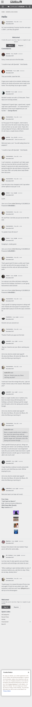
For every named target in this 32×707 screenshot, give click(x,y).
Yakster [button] (8, 193)
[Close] (28, 672)
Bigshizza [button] (8, 541)
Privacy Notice (7, 691)
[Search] (26, 6)
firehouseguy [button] (9, 70)
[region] (16, 683)
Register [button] (20, 45)
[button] (3, 22)
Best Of (4, 624)
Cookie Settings (12, 684)
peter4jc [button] (8, 53)
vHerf (14, 203)
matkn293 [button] (8, 341)
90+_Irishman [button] (9, 555)
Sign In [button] (11, 45)
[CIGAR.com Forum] (16, 6)
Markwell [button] (8, 91)
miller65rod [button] (9, 488)
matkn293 (7, 372)
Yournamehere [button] (9, 21)
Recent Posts (5, 617)
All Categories (5, 614)
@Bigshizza (24, 588)
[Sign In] (29, 6)
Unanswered (16, 621)
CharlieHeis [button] (9, 317)
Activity (3, 619)
